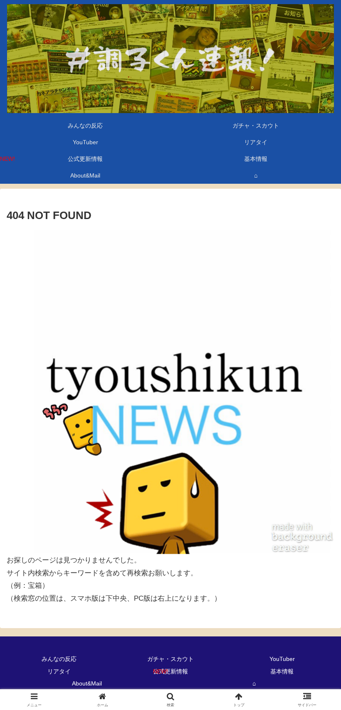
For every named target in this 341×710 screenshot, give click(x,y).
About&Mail (87, 683)
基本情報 (282, 671)
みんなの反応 (59, 659)
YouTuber (282, 659)
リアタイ (59, 671)
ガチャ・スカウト (170, 659)
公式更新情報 (170, 671)
